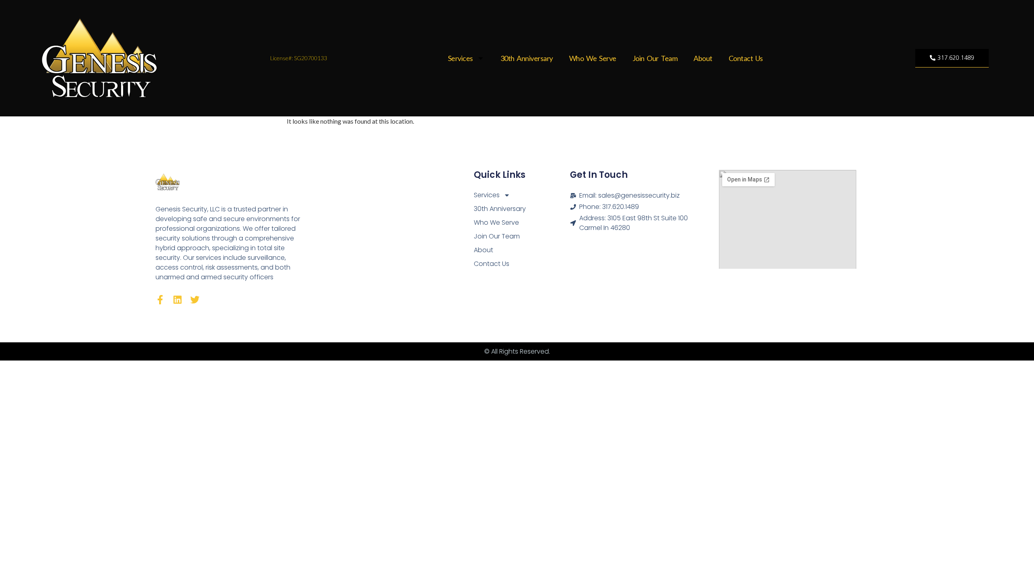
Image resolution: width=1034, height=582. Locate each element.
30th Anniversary (526, 58)
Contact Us (746, 58)
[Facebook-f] (160, 299)
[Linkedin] (177, 299)
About (703, 58)
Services (460, 58)
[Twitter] (195, 299)
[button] (951, 58)
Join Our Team (655, 58)
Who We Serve (592, 58)
